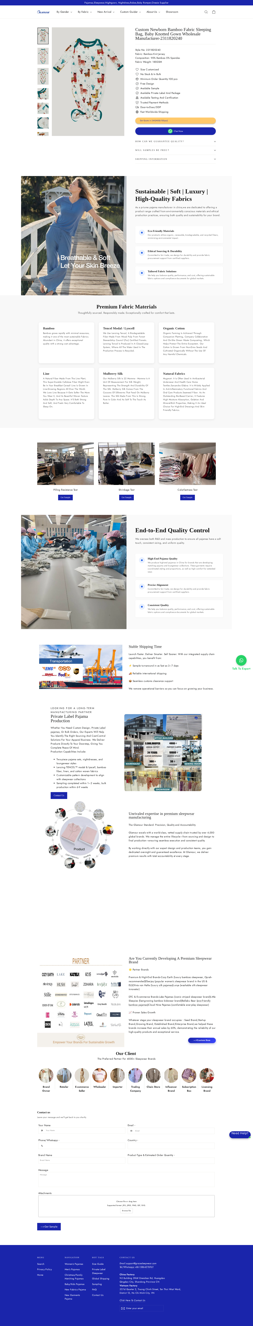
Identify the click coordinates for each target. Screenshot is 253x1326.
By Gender (63, 12)
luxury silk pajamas (162, 985)
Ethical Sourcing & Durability (165, 251)
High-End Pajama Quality (162, 558)
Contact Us (59, 795)
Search (40, 1264)
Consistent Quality (158, 605)
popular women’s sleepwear (171, 981)
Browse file (126, 1210)
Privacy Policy (44, 1269)
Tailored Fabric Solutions (162, 271)
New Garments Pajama (72, 1296)
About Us (152, 12)
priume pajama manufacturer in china (161, 207)
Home (40, 1275)
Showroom (172, 12)
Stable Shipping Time (145, 646)
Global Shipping (100, 1278)
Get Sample (65, 497)
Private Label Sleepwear (99, 1271)
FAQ (94, 1289)
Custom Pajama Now (27, 934)
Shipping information (151, 159)
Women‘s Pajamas (74, 1264)
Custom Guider (129, 12)
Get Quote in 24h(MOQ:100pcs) (154, 120)
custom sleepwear (35, 912)
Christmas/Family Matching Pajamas (74, 1276)
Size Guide (98, 1264)
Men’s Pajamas (72, 1269)
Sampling (97, 1284)
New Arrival (105, 12)
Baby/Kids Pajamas (74, 1284)
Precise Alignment (158, 584)
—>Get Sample (49, 1226)
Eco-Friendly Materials (161, 231)
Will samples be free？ (152, 150)
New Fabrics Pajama (75, 1289)
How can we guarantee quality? (159, 141)
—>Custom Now (202, 1040)
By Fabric (83, 12)
